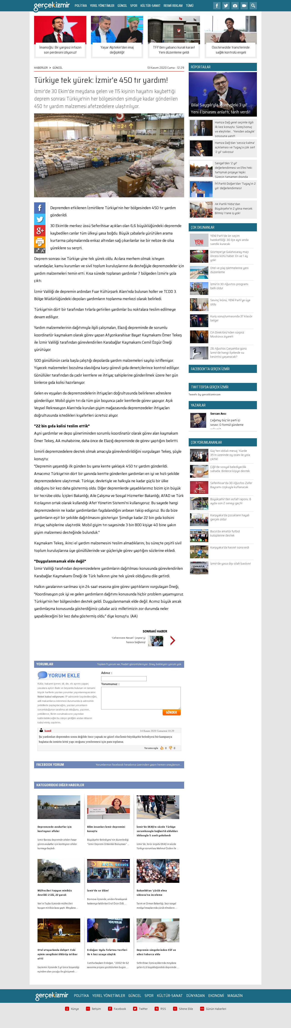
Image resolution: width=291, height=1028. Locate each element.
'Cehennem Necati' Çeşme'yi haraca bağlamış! (129, 640)
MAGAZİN (235, 996)
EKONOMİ (216, 996)
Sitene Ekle (186, 1008)
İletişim (96, 1008)
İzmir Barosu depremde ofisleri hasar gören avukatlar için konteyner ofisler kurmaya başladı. (57, 844)
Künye (75, 1008)
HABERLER (41, 67)
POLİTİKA (81, 5)
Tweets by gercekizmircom (205, 394)
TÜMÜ (189, 5)
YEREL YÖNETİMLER (102, 5)
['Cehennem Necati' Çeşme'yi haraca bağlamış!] (156, 647)
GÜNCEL (122, 5)
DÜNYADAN (195, 996)
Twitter (143, 1008)
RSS (163, 1008)
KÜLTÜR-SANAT (150, 5)
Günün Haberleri (216, 1008)
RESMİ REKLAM (173, 5)
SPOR (133, 5)
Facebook (120, 1008)
